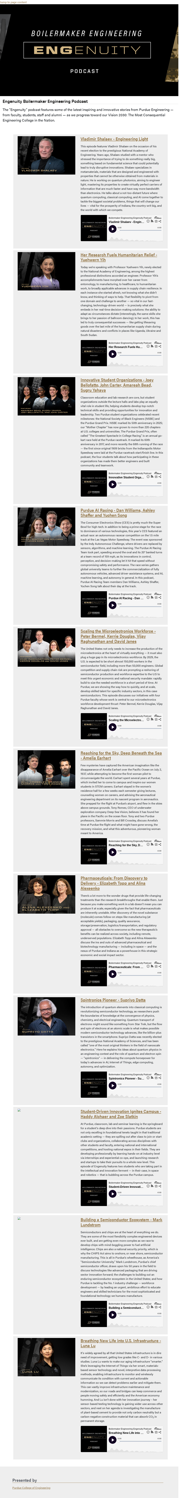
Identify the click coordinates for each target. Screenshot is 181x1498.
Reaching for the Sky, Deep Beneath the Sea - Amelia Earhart (121, 755)
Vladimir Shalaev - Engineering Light (114, 139)
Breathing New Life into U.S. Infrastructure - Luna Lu (121, 1343)
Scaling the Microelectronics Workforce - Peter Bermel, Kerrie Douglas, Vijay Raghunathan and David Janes (118, 636)
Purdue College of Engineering (31, 1488)
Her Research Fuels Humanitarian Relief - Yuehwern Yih (119, 257)
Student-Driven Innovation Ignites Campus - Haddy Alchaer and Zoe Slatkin (121, 1113)
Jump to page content (13, 2)
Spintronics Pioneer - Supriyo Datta (113, 1000)
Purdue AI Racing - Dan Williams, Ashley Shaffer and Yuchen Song (118, 512)
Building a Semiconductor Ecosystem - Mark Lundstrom (121, 1222)
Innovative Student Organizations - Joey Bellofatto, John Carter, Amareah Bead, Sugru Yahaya (117, 385)
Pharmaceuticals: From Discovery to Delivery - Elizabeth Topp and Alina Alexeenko (114, 883)
